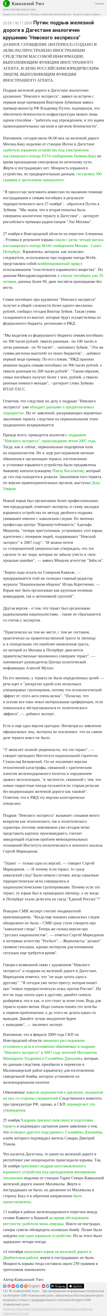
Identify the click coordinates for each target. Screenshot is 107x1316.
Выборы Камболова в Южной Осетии (51, 14)
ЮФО (33, 9)
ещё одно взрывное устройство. (45, 1235)
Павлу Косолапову (68, 470)
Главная (99, 3)
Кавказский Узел (28, 3)
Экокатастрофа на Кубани (87, 14)
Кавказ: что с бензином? (16, 14)
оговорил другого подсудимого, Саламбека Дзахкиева (56, 1131)
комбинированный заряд (59, 263)
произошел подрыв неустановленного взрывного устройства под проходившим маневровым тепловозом (49, 1171)
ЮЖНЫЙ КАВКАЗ (19, 9)
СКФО (6, 9)
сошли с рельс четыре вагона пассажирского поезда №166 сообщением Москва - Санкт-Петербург (53, 245)
